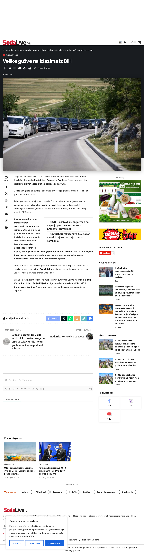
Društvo (86, 492)
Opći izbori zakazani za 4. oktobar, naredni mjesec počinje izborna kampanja (68, 237)
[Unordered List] (25, 389)
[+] (44, 389)
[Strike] (18, 389)
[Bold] (6, 389)
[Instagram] (130, 403)
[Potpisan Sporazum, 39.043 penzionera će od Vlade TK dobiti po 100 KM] (55, 452)
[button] (120, 42)
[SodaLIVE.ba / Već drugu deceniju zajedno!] (17, 42)
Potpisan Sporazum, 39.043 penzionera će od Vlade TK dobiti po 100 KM (52, 470)
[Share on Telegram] (6, 207)
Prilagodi (17, 543)
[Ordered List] (21, 389)
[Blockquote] (29, 389)
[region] (37, 532)
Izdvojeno (57, 492)
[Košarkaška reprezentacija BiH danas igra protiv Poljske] (106, 272)
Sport (117, 281)
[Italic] (10, 389)
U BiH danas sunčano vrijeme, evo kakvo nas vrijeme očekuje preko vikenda (19, 470)
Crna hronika (127, 492)
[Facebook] (109, 403)
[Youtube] (109, 416)
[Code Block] (33, 389)
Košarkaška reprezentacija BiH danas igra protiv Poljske (124, 273)
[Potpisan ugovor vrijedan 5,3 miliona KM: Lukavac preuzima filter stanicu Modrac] (106, 290)
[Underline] (14, 389)
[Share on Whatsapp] (15, 68)
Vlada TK (72, 492)
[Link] (37, 389)
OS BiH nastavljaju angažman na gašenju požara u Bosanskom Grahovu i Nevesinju (68, 225)
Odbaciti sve (34, 543)
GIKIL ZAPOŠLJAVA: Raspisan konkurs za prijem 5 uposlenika (125, 362)
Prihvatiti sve (54, 543)
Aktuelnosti (12, 55)
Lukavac (118, 300)
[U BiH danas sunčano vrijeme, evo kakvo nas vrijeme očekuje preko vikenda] (20, 452)
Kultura (118, 327)
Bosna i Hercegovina (106, 492)
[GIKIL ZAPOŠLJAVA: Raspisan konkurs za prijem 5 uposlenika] (106, 363)
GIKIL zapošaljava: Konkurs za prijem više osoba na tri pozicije (127, 377)
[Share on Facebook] (5, 68)
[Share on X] (10, 68)
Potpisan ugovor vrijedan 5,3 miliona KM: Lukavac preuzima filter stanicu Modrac (127, 291)
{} (41, 389)
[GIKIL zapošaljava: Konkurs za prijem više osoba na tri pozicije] (106, 378)
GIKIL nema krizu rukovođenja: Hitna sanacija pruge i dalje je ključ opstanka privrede (127, 345)
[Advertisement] (72, 19)
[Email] (20, 68)
